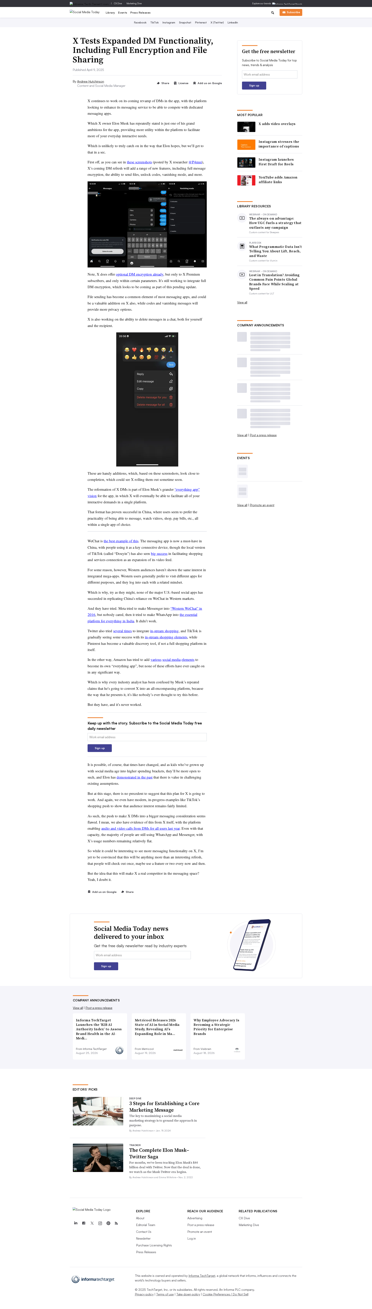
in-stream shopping (164, 630)
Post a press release (263, 435)
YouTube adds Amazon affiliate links (278, 179)
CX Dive (118, 3)
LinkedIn (233, 22)
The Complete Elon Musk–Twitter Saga (159, 1153)
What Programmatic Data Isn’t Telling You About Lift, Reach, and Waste (275, 251)
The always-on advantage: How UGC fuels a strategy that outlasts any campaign (275, 223)
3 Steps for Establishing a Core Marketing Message (164, 1106)
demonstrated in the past (134, 777)
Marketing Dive (134, 3)
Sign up (100, 748)
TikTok (154, 22)
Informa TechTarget (202, 1276)
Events (122, 12)
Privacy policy (144, 1294)
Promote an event (262, 505)
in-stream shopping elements (166, 637)
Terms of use (165, 1294)
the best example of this (121, 540)
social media (171, 659)
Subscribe (293, 12)
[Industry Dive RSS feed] (116, 1223)
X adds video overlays (277, 124)
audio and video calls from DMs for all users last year (140, 828)
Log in (191, 1238)
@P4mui (195, 162)
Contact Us (143, 1232)
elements (188, 659)
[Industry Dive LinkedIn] (76, 1223)
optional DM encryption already (139, 274)
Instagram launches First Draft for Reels (276, 161)
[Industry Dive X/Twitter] (92, 1223)
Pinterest (201, 22)
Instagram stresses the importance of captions (279, 143)
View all (242, 302)
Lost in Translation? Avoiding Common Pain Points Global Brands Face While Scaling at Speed (274, 282)
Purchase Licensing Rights (154, 1245)
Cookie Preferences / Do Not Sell (225, 1294)
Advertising (194, 1218)
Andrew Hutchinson (90, 81)
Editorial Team (145, 1225)
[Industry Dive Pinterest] (108, 1223)
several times (122, 630)
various (156, 659)
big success (159, 553)
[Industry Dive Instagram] (100, 1223)
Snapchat (185, 22)
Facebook (140, 22)
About (140, 1218)
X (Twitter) (217, 22)
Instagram (169, 22)
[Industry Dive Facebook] (84, 1223)
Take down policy (188, 1294)
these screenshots (139, 162)
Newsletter (143, 1238)
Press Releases (140, 12)
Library (110, 12)
